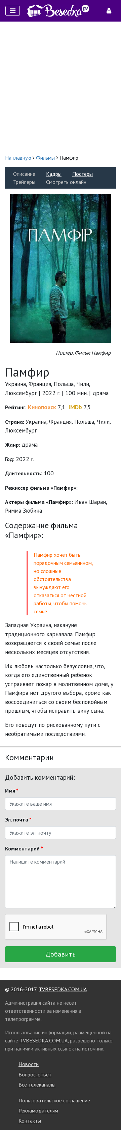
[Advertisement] (60, 87)
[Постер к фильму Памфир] (60, 268)
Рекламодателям (38, 1110)
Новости (28, 1064)
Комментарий (24, 848)
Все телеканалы (36, 1084)
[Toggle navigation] (12, 11)
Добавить (60, 954)
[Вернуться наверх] (109, 1110)
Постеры (82, 173)
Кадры (54, 173)
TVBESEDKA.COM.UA (63, 989)
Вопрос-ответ (34, 1074)
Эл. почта (18, 819)
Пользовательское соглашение (54, 1100)
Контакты (29, 1120)
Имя (11, 790)
